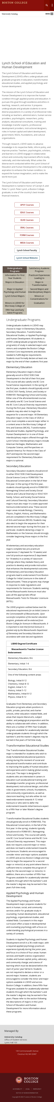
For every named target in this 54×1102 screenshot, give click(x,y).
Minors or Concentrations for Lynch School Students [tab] (39, 298)
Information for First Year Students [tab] (14, 276)
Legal (27, 1089)
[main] (27, 541)
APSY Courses (27, 204)
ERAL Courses (27, 227)
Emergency (37, 1089)
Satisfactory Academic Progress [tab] (39, 270)
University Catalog (10, 14)
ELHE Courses (27, 220)
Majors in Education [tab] (14, 282)
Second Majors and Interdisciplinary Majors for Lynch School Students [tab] (39, 291)
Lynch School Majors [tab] (14, 296)
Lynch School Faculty (27, 250)
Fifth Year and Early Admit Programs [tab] (15, 311)
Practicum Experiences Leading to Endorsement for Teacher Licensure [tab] (39, 277)
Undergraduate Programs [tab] (14, 270)
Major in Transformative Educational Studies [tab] (39, 284)
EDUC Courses (27, 212)
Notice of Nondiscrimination (27, 1093)
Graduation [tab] (39, 303)
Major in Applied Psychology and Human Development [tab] (15, 291)
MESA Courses (27, 242)
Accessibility (17, 1089)
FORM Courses (27, 235)
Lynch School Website (27, 258)
